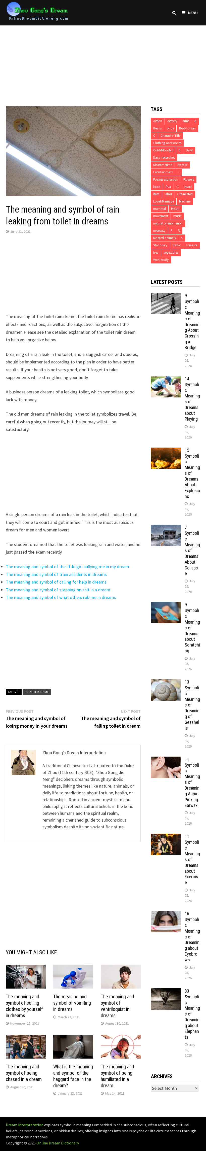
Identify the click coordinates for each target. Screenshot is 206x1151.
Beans (157, 128)
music (177, 216)
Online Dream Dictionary (57, 1142)
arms (185, 121)
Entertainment (163, 172)
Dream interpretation (24, 1124)
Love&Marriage (163, 201)
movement (160, 216)
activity (172, 121)
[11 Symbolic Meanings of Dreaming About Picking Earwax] (166, 760)
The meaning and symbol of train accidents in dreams (56, 574)
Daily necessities (164, 157)
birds (170, 128)
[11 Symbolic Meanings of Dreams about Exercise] (166, 837)
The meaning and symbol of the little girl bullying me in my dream (67, 566)
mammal (159, 209)
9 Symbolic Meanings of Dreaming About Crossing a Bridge (192, 321)
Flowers (188, 179)
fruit (168, 187)
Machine (184, 201)
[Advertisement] (103, 60)
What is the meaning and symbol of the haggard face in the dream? (73, 1076)
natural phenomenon (168, 223)
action (157, 121)
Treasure (191, 245)
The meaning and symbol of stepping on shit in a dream (58, 590)
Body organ (187, 128)
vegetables (171, 252)
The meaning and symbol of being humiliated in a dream (117, 1076)
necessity (159, 230)
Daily (189, 150)
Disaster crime (37, 692)
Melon (175, 209)
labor (168, 194)
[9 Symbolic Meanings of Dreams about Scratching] (166, 605)
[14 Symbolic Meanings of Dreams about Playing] (166, 379)
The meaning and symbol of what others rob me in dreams (61, 597)
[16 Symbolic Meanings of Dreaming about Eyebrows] (166, 914)
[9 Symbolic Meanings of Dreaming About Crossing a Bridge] (166, 296)
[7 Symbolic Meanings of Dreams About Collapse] (166, 528)
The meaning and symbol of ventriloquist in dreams (117, 1006)
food (156, 187)
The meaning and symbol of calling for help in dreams (56, 582)
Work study (161, 260)
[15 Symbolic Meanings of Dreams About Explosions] (166, 451)
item (156, 194)
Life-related (185, 194)
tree (155, 252)
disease (182, 165)
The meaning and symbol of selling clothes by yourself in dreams (24, 1006)
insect (188, 187)
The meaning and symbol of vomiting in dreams (72, 1003)
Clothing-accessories (167, 143)
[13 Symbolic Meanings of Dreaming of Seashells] (166, 683)
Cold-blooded (163, 150)
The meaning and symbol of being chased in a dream (24, 1073)
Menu (193, 12)
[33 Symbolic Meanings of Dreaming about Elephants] (166, 992)
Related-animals (164, 238)
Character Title (170, 135)
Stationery (160, 245)
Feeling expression (165, 179)
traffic (177, 245)
